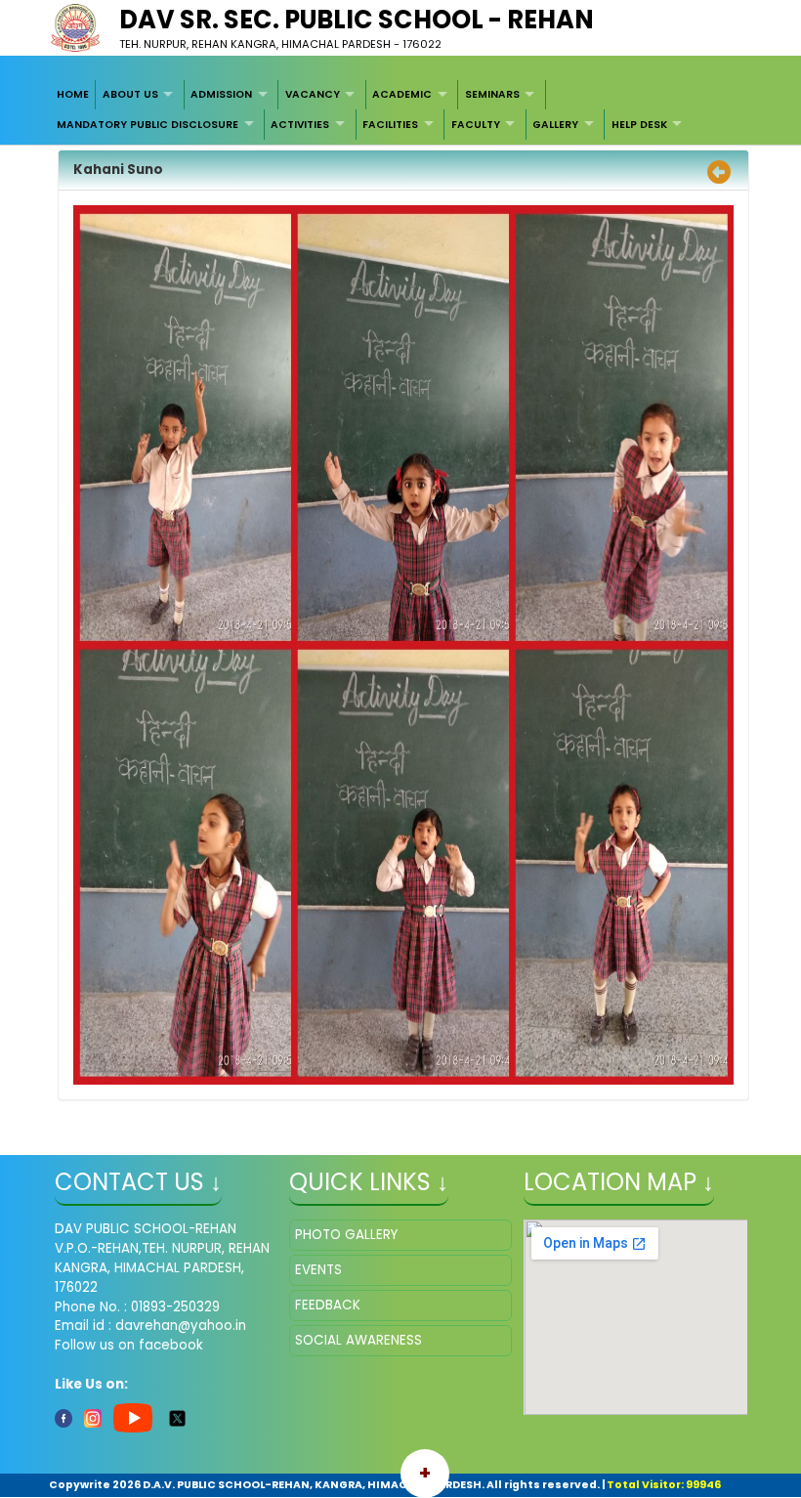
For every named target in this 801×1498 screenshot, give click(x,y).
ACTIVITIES (300, 124)
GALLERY (555, 124)
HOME (73, 94)
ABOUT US (130, 94)
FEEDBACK (327, 1305)
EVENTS (318, 1270)
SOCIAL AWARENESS (358, 1340)
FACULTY (475, 124)
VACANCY (312, 94)
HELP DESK (639, 124)
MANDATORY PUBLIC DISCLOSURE (147, 124)
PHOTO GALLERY (346, 1234)
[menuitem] (74, 94)
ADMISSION (221, 94)
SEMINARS (492, 94)
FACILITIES (390, 124)
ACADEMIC (402, 94)
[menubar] (401, 110)
